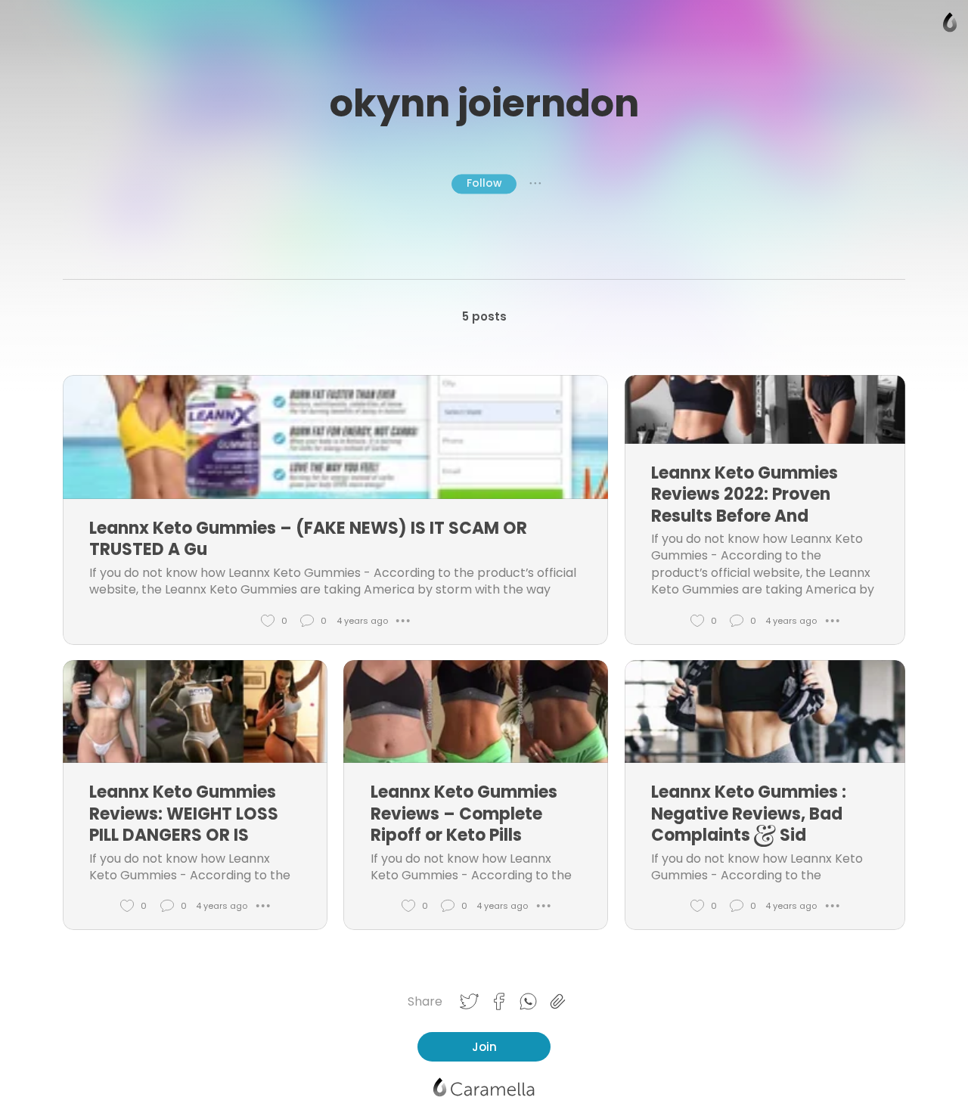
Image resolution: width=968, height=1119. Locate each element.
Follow (484, 183)
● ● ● (535, 184)
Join (484, 1047)
